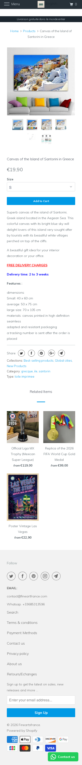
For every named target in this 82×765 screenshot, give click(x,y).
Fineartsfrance (29, 725)
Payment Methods (22, 632)
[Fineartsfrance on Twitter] (12, 576)
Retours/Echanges (22, 674)
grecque (27, 371)
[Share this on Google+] (51, 353)
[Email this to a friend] (61, 353)
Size (10, 179)
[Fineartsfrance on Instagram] (46, 576)
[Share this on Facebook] (31, 353)
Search (12, 612)
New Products (16, 366)
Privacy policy (18, 653)
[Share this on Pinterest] (41, 353)
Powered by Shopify (22, 731)
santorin (44, 371)
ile (35, 371)
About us (14, 663)
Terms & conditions (22, 622)
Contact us (16, 643)
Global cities (63, 360)
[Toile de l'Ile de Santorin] (41, 81)
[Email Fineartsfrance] (57, 576)
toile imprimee (24, 376)
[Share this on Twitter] (21, 353)
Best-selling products (39, 360)
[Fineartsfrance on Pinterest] (34, 576)
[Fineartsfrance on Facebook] (23, 576)
